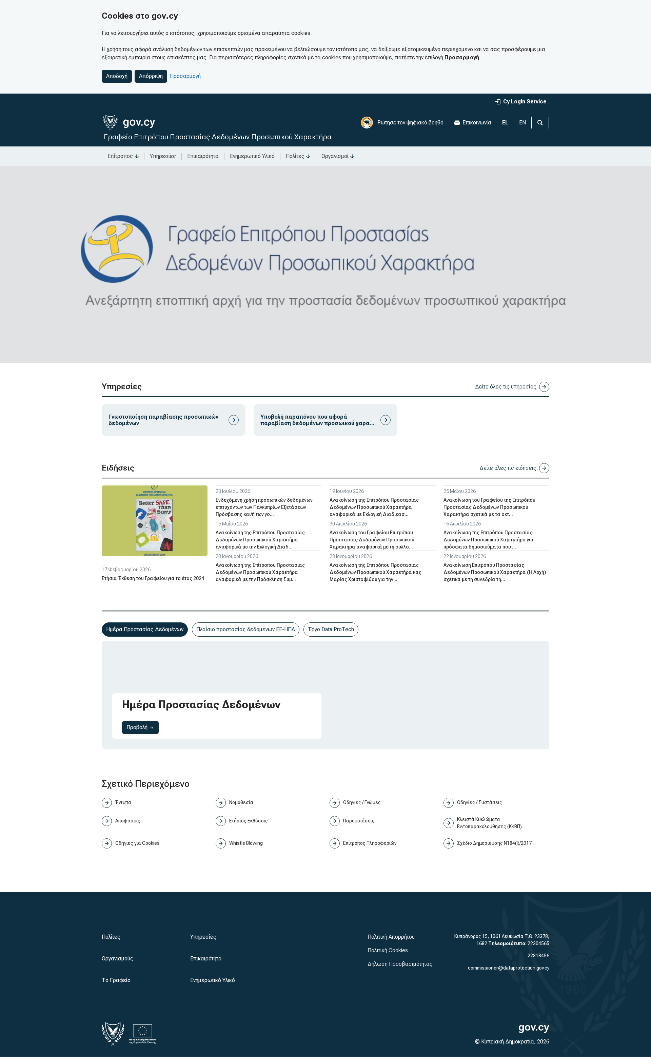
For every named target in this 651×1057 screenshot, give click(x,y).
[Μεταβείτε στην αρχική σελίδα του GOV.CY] (129, 122)
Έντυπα (123, 802)
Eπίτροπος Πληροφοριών (369, 843)
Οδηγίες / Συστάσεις (479, 802)
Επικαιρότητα (203, 156)
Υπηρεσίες (163, 156)
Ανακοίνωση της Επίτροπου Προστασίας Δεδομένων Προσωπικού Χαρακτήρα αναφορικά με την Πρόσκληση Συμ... (260, 572)
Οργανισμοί (335, 156)
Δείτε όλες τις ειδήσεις (507, 468)
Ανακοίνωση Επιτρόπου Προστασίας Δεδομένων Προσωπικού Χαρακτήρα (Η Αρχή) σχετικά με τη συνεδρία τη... (494, 572)
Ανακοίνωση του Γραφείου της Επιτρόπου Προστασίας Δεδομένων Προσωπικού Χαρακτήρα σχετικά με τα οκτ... (489, 507)
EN (522, 122)
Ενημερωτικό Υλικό (252, 156)
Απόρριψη (151, 76)
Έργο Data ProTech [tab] (331, 629)
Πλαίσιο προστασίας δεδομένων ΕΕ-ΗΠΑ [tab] (245, 629)
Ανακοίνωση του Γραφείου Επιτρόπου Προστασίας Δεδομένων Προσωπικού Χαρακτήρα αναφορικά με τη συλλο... (372, 540)
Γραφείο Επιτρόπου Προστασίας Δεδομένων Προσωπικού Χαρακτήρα (218, 137)
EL (505, 122)
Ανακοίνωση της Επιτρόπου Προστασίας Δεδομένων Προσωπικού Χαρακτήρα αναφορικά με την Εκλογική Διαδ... (260, 540)
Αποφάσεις (127, 820)
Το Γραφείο (116, 980)
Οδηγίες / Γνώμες (362, 802)
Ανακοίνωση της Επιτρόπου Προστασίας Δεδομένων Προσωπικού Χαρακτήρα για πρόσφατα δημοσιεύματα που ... (488, 540)
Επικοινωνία (476, 122)
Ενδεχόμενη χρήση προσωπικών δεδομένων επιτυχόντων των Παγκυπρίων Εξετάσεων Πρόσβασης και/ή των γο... (264, 507)
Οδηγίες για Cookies (137, 843)
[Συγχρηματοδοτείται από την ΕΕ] (142, 1034)
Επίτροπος (120, 156)
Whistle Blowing (246, 843)
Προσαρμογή (185, 76)
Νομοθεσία (241, 802)
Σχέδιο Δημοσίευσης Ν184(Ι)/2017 (494, 843)
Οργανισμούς (117, 958)
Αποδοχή (116, 76)
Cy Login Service (525, 101)
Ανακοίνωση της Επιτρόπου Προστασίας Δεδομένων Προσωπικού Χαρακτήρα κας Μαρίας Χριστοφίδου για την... (375, 572)
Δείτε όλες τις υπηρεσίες (505, 386)
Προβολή (142, 727)
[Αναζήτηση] (540, 122)
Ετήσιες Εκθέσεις (248, 820)
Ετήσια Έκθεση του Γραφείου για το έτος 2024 (153, 578)
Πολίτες (295, 156)
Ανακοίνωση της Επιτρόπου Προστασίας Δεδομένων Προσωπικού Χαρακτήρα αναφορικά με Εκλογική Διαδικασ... (374, 507)
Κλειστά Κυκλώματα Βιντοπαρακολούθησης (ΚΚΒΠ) (489, 823)
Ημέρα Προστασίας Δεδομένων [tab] (144, 629)
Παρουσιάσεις (359, 820)
